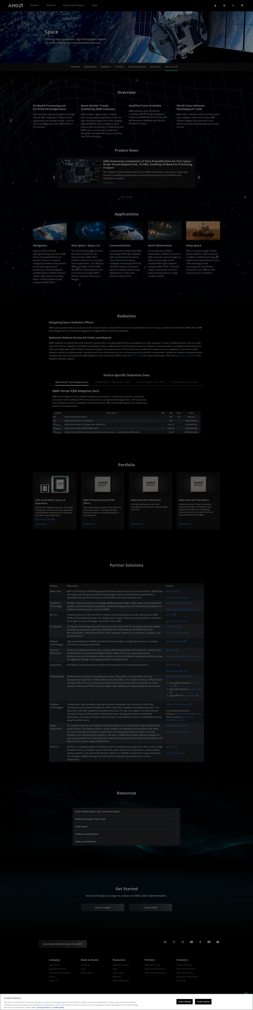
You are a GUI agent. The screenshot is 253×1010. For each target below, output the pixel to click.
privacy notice (43, 1007)
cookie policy (58, 1007)
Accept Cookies (203, 1001)
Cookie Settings (184, 1001)
